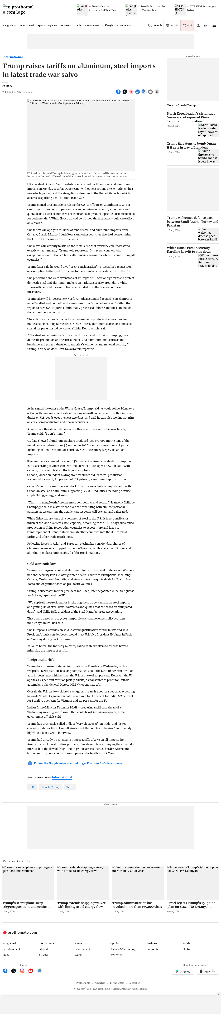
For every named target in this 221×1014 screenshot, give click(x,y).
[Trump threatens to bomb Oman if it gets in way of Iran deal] (208, 156)
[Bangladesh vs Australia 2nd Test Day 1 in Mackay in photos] (82, 9)
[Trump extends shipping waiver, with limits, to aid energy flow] (83, 883)
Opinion (52, 25)
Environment (82, 949)
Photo (186, 949)
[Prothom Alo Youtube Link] (32, 971)
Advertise (100, 983)
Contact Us (134, 983)
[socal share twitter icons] (125, 93)
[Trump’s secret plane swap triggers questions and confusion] (28, 883)
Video (5, 954)
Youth (77, 25)
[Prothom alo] (19, 10)
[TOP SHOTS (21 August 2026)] (180, 9)
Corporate (153, 949)
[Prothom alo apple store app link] (207, 971)
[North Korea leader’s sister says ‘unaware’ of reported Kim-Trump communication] (208, 130)
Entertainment (92, 25)
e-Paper (43, 954)
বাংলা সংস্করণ (116, 955)
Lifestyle (108, 25)
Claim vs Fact (124, 25)
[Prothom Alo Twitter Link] (15, 971)
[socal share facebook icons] (119, 93)
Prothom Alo (83, 983)
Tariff (69, 787)
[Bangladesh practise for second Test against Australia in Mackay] (131, 9)
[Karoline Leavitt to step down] (208, 260)
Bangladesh (9, 25)
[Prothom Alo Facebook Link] (6, 971)
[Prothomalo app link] (182, 971)
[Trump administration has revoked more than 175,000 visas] (138, 883)
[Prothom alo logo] (19, 933)
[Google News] (39, 971)
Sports (41, 25)
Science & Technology (123, 949)
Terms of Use (117, 983)
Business (66, 25)
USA (32, 787)
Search (78, 954)
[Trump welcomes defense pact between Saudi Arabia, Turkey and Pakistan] (208, 234)
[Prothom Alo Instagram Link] (23, 971)
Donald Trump (50, 787)
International (27, 25)
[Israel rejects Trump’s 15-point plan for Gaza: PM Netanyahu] (193, 883)
